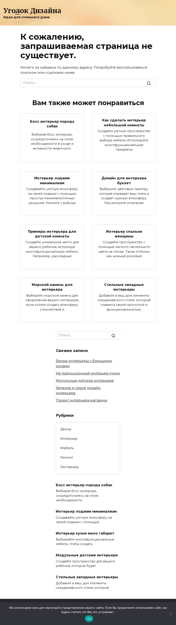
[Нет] (170, 613)
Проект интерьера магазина (81, 400)
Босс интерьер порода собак (52, 123)
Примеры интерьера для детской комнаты (52, 233)
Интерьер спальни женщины (124, 233)
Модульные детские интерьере (85, 381)
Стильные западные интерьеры (124, 287)
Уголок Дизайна (32, 10)
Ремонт (66, 457)
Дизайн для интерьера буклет (124, 180)
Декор (65, 429)
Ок (89, 618)
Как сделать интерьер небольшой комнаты (124, 122)
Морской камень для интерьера (52, 287)
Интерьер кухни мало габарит (85, 533)
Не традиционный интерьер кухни (88, 373)
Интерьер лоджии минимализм (52, 180)
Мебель (67, 448)
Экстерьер (69, 467)
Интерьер (68, 438)
